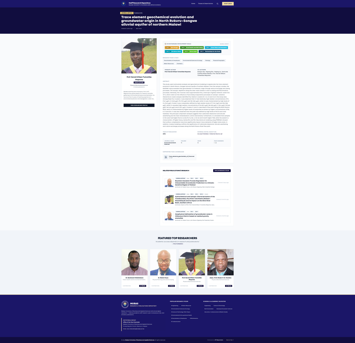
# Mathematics (194, 318)
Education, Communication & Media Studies (216, 312)
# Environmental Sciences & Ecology (180, 309)
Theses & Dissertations (205, 3)
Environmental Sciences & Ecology (192, 60)
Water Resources (169, 63)
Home (193, 3)
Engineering (207, 305)
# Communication (175, 321)
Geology (207, 60)
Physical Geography (219, 60)
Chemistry (179, 63)
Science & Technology (219, 305)
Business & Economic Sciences (224, 309)
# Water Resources (186, 305)
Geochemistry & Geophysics (172, 60)
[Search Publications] (217, 3)
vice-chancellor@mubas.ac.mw (135, 329)
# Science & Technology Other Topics (180, 312)
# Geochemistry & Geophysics (179, 318)
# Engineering (174, 305)
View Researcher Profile (139, 105)
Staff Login (228, 3)
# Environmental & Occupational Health (181, 315)
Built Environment (208, 309)
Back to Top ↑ (230, 340)
